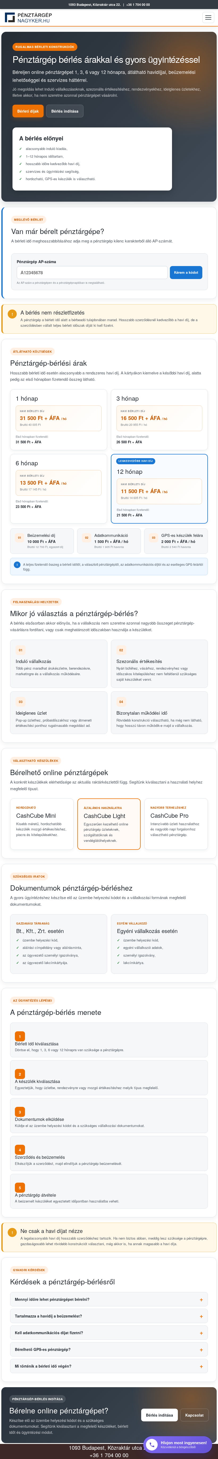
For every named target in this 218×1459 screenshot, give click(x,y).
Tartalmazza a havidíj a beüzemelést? (48, 1316)
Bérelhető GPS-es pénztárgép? (43, 1349)
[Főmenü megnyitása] (208, 17)
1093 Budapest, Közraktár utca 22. (94, 4)
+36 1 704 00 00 (138, 4)
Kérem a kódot (186, 272)
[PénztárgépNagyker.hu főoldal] (30, 17)
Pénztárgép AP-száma (36, 261)
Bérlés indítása (64, 111)
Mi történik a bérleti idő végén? (43, 1366)
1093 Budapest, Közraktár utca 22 (109, 1447)
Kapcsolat (194, 1415)
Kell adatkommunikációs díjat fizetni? (49, 1332)
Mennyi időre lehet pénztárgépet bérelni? (52, 1299)
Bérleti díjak (28, 111)
